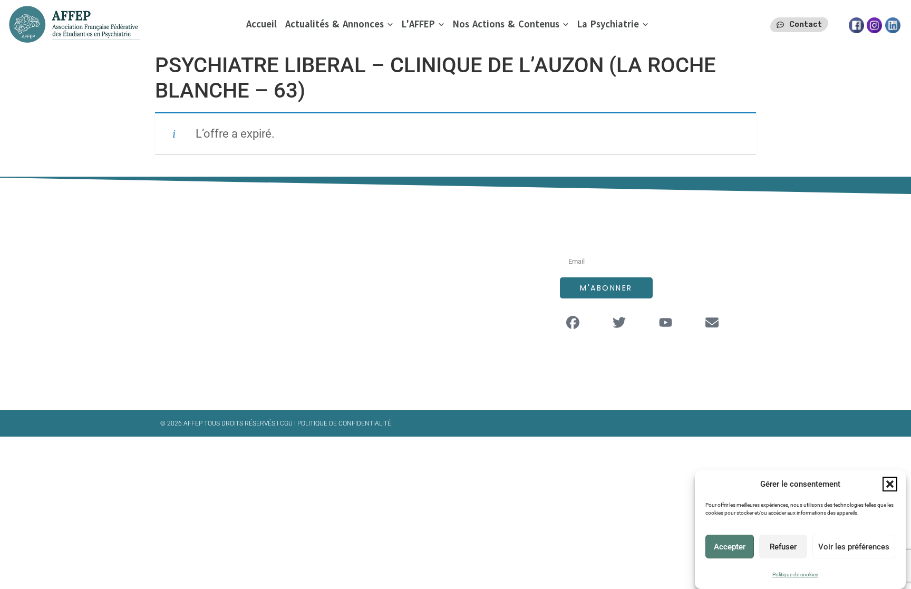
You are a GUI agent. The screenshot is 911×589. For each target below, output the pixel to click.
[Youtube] (666, 322)
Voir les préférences (853, 547)
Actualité (406, 319)
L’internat (407, 298)
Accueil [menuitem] (261, 24)
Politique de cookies (795, 574)
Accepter (729, 547)
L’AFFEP (403, 256)
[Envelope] (712, 322)
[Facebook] (573, 322)
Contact (404, 340)
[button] (890, 484)
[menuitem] (339, 24)
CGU (287, 423)
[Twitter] (619, 322)
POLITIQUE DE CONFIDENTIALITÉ (344, 423)
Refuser (783, 547)
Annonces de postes (429, 277)
